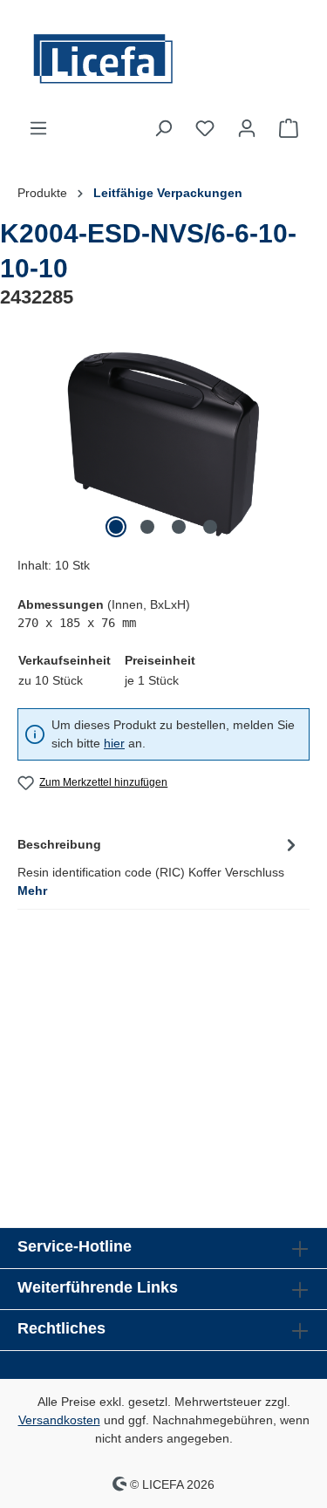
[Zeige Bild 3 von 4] (179, 527)
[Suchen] (163, 128)
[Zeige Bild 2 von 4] (147, 527)
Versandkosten (59, 1420)
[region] (163, 444)
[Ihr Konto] (247, 128)
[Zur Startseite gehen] (163, 59)
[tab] (159, 866)
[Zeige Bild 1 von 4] (116, 527)
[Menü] (38, 128)
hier (114, 743)
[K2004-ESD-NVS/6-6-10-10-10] (163, 444)
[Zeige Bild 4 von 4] (210, 527)
